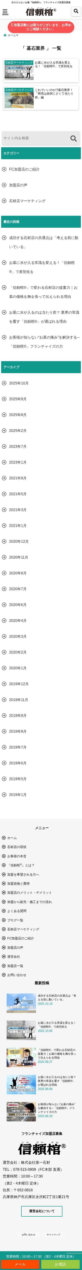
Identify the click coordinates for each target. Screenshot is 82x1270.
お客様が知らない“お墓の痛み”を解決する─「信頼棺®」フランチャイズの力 (44, 341)
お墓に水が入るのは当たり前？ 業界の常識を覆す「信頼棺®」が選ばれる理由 (44, 316)
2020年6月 (18, 605)
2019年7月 (18, 747)
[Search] (73, 139)
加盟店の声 (18, 185)
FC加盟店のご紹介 (24, 169)
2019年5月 (18, 779)
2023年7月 (18, 446)
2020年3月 (18, 636)
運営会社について (42, 1211)
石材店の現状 (16, 847)
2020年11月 (18, 557)
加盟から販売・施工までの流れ (29, 902)
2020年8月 (18, 573)
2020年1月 (18, 668)
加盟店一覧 (15, 966)
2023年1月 (18, 462)
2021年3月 (18, 510)
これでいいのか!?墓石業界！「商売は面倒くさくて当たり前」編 (54, 93)
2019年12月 (19, 684)
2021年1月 (18, 526)
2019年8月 (18, 731)
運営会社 (13, 956)
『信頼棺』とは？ (21, 865)
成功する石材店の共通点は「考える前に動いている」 (43, 242)
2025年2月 (18, 431)
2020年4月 (18, 621)
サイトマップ (53, 1234)
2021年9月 (18, 478)
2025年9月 (18, 399)
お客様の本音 (16, 856)
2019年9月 (18, 716)
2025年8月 (18, 415)
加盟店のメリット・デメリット (29, 892)
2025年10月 (19, 383)
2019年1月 (18, 795)
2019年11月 (18, 700)
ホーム (12, 838)
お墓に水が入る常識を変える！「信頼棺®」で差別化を (54, 64)
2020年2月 (18, 652)
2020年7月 (18, 589)
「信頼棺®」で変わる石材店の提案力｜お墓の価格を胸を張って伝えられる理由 (43, 292)
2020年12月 (19, 541)
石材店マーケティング (27, 201)
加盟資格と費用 (18, 883)
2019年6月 (18, 763)
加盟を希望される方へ (23, 874)
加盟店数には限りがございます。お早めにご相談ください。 (42, 27)
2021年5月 (18, 494)
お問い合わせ (16, 975)
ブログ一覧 (15, 920)
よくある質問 (16, 911)
